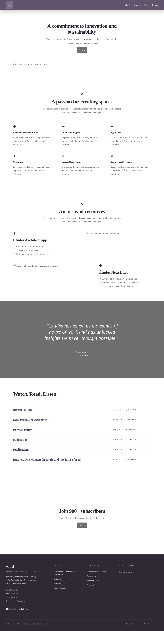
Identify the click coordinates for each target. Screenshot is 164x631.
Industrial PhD (22, 409)
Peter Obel (132, 420)
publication (20, 439)
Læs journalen (126, 572)
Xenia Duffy (132, 410)
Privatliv (147, 624)
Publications (21, 449)
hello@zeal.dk (12, 590)
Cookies (155, 624)
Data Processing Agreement (30, 419)
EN (133, 624)
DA (127, 624)
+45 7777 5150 (12, 594)
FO (138, 624)
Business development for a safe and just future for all (47, 459)
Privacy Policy (22, 429)
